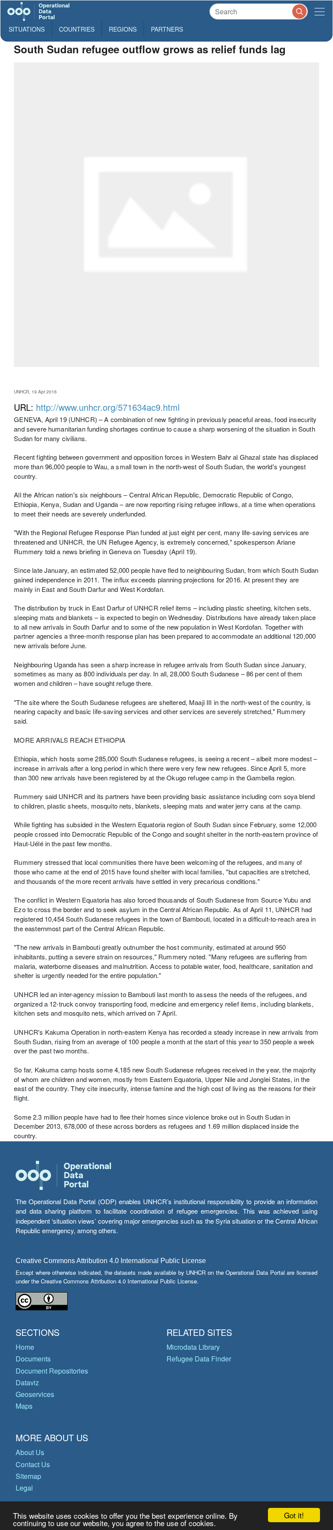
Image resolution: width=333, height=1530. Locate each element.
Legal (24, 1488)
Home (25, 1347)
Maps (24, 1406)
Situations (27, 29)
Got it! (294, 1515)
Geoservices (35, 1394)
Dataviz (27, 1382)
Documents (33, 1359)
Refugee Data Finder (198, 1359)
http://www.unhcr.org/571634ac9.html (108, 407)
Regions (123, 29)
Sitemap (28, 1476)
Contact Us (33, 1464)
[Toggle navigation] (319, 11)
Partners (167, 29)
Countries (77, 29)
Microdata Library (193, 1347)
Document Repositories (52, 1371)
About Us (30, 1452)
